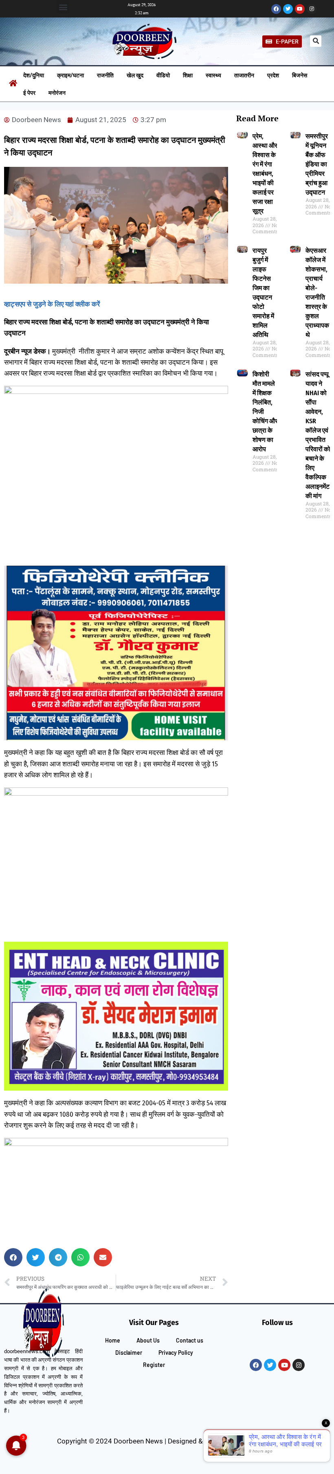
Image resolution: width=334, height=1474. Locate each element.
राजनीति (105, 75)
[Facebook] (276, 9)
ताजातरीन (244, 75)
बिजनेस (299, 75)
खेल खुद (135, 75)
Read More (257, 118)
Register (154, 1364)
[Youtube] (300, 9)
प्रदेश (273, 75)
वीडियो (163, 75)
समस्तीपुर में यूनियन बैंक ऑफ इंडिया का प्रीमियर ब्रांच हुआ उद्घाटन (316, 164)
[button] (63, 6)
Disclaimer (128, 1352)
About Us (148, 1340)
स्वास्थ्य (213, 75)
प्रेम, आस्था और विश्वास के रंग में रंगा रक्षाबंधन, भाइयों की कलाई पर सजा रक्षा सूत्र (265, 173)
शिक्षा (188, 75)
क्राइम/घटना (70, 75)
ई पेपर (29, 92)
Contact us (189, 1340)
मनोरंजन (57, 92)
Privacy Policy (175, 1352)
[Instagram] (311, 9)
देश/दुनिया (33, 75)
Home (112, 1340)
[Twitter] (288, 9)
